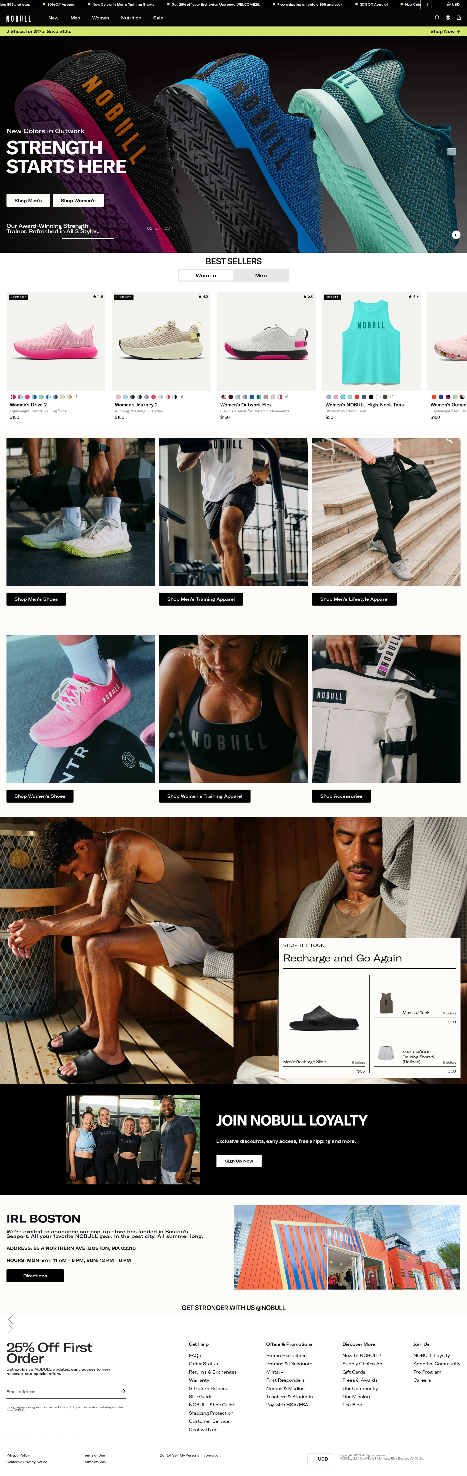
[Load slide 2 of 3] (88, 238)
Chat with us (203, 1429)
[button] (426, 4)
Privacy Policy (18, 1455)
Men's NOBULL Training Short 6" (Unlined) (419, 1057)
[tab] (13, 396)
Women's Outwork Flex (246, 404)
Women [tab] (206, 275)
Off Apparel (321, 4)
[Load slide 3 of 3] (144, 238)
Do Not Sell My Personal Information (190, 1455)
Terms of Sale (94, 1462)
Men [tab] (261, 275)
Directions (35, 1275)
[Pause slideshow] (456, 235)
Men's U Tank (416, 1012)
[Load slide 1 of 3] (32, 238)
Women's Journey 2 (136, 404)
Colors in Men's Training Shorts (71, 4)
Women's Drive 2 (28, 404)
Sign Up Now (239, 1160)
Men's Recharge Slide (304, 1061)
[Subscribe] (122, 1392)
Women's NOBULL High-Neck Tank (364, 404)
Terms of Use (94, 1455)
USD (325, 1460)
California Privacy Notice (26, 1462)
